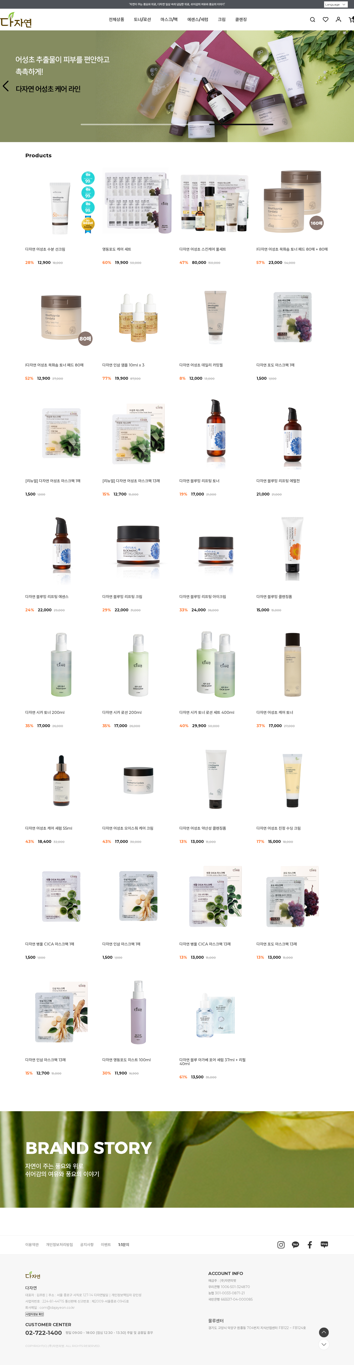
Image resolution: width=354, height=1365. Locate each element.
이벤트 (106, 1244)
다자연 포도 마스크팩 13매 (276, 944)
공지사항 (87, 1244)
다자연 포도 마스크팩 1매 (275, 365)
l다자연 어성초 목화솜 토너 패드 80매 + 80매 (292, 249)
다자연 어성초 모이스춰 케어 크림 (127, 828)
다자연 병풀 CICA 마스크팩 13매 (205, 944)
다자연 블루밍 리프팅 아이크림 (202, 597)
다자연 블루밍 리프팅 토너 (199, 481)
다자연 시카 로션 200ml (122, 713)
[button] (348, 86)
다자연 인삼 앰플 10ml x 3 (123, 365)
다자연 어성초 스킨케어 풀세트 (202, 249)
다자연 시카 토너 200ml (45, 713)
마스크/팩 (169, 19)
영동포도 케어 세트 (116, 249)
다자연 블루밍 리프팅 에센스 (47, 597)
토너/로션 (142, 19)
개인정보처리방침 (59, 1244)
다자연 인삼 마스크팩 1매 (121, 944)
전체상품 (116, 19)
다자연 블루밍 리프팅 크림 (122, 597)
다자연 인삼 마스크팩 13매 (45, 1060)
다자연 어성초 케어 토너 (274, 713)
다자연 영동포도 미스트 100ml (126, 1060)
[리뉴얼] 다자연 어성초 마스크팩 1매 (52, 481)
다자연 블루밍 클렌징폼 (274, 597)
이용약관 (32, 1244)
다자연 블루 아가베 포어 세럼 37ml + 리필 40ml (212, 1062)
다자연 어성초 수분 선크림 (45, 249)
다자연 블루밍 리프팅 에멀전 (278, 481)
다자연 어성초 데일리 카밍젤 (201, 365)
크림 (222, 19)
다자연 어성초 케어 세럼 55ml (48, 828)
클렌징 (241, 19)
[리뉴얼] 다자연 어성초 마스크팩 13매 (131, 481)
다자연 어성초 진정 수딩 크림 (278, 828)
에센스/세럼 (197, 19)
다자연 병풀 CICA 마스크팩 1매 (49, 944)
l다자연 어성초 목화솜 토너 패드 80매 (54, 365)
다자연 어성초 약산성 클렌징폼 (202, 828)
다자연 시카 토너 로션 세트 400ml (206, 713)
